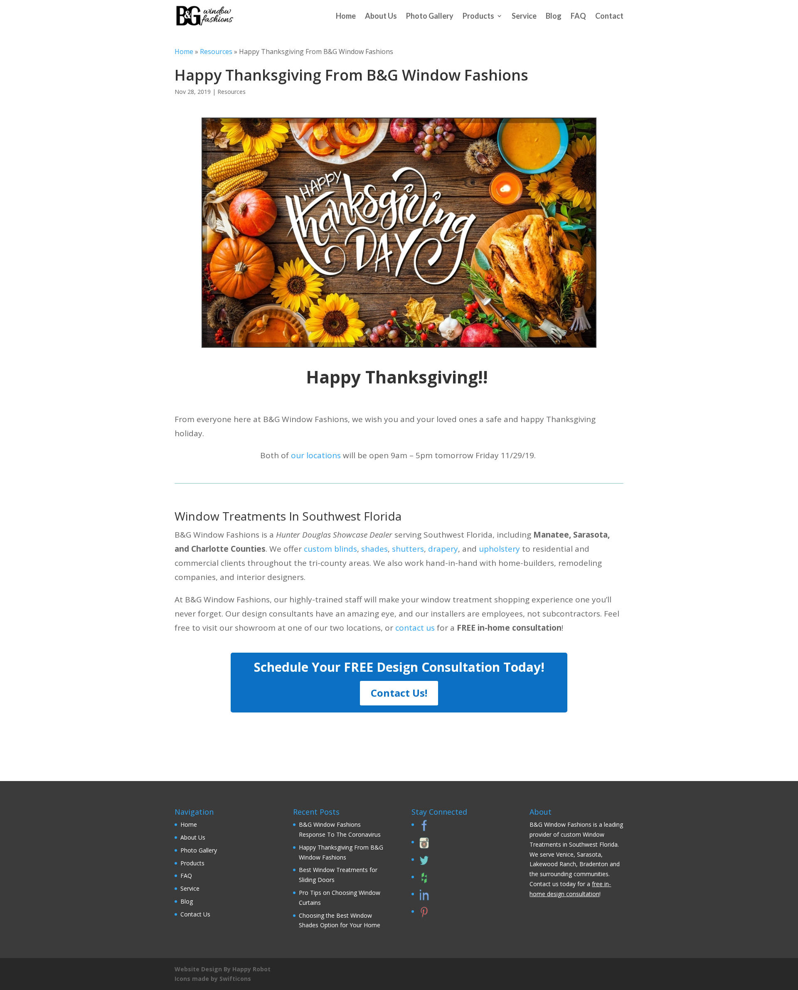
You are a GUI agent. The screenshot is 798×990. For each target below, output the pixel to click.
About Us (381, 15)
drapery (443, 548)
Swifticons (235, 979)
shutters (408, 548)
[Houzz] (423, 881)
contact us (415, 627)
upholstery (499, 548)
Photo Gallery (429, 15)
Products (478, 15)
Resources (216, 51)
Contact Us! (399, 693)
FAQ (578, 15)
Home (346, 15)
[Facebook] (423, 829)
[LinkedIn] (423, 898)
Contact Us (195, 914)
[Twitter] (423, 864)
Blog (554, 15)
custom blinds (330, 548)
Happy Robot (251, 969)
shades (374, 548)
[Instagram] (423, 846)
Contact (609, 15)
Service (524, 15)
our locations (316, 455)
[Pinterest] (423, 916)
